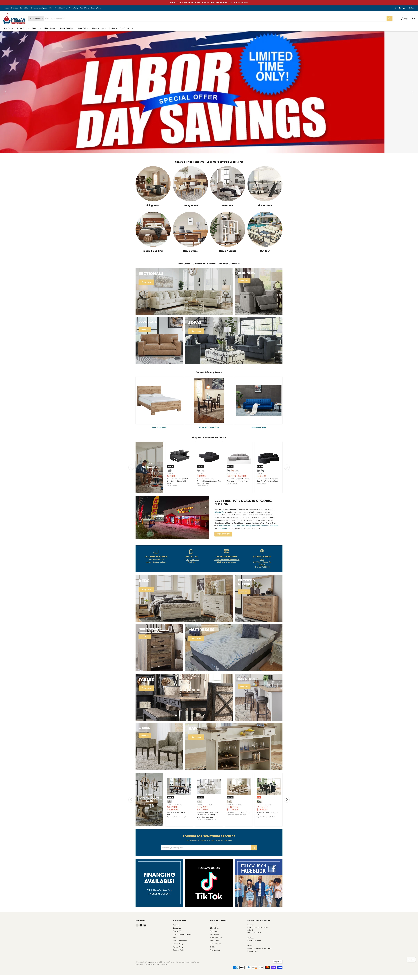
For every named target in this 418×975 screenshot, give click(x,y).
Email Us (191, 562)
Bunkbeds (274, 526)
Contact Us (14, 8)
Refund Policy (84, 8)
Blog (50, 8)
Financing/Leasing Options (39, 8)
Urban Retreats (172, 486)
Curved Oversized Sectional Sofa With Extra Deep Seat (267, 480)
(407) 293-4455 (192, 560)
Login (406, 19)
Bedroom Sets (224, 526)
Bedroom (36, 28)
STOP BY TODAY (223, 534)
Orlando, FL (219, 512)
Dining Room (22, 28)
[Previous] (131, 467)
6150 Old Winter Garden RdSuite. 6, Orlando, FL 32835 (262, 563)
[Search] (389, 18)
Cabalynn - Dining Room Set (238, 812)
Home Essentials (202, 486)
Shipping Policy (96, 8)
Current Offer (24, 8)
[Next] (286, 467)
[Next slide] (412, 92)
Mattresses (265, 526)
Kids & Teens (49, 28)
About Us (6, 8)
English (411, 8)
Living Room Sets (238, 526)
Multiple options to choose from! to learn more (226, 561)
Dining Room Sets (252, 526)
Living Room (8, 28)
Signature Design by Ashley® (176, 817)
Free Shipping (126, 28)
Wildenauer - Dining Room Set (177, 813)
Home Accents (98, 28)
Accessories (222, 528)
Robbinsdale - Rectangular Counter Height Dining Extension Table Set (207, 814)
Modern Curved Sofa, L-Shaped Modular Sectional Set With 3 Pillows (209, 481)
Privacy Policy (73, 8)
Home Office (83, 28)
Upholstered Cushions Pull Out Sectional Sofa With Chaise (177, 481)
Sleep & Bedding (66, 28)
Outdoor (112, 28)
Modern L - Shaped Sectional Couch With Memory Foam (238, 480)
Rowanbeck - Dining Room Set (267, 813)
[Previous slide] (6, 92)
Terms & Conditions (61, 8)
